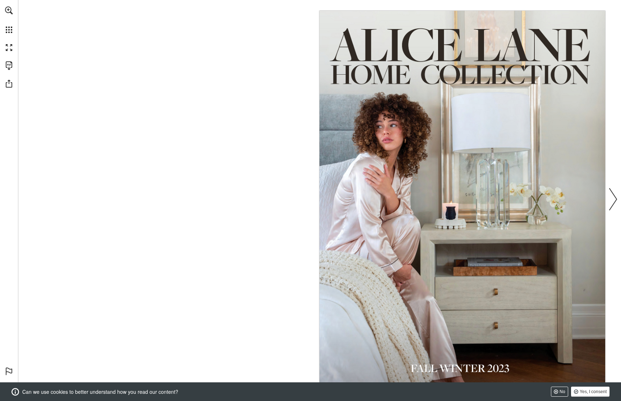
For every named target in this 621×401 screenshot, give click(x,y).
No (562, 391)
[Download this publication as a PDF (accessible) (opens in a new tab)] (9, 66)
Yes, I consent (593, 391)
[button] (9, 10)
